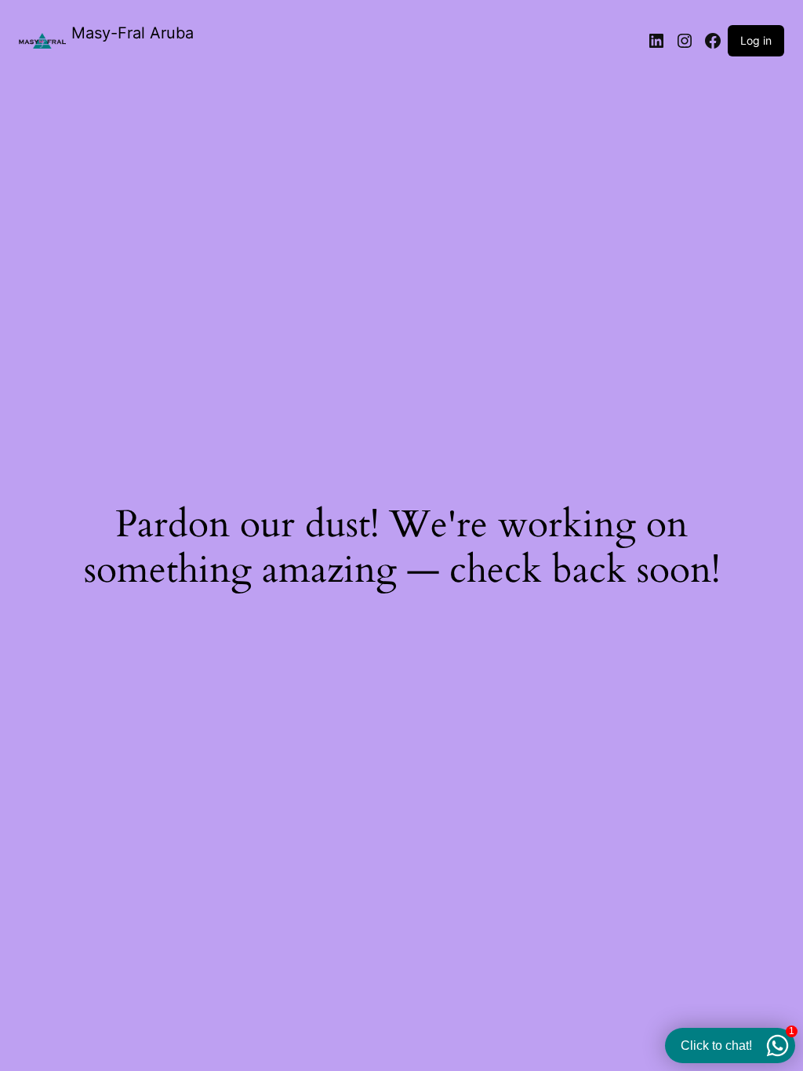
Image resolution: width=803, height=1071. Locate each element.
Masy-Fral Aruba (132, 33)
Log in (756, 40)
